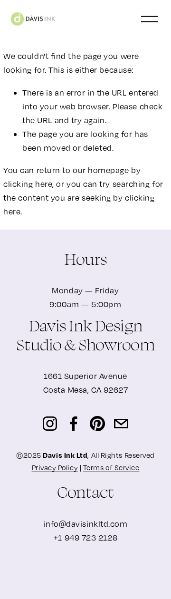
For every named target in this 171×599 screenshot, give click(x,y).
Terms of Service (111, 467)
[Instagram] (49, 423)
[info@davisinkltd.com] (121, 423)
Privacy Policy (55, 467)
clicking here (27, 184)
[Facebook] (73, 423)
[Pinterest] (97, 423)
